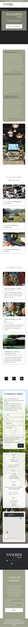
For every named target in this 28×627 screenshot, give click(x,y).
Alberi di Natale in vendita (12, 289)
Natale (12, 290)
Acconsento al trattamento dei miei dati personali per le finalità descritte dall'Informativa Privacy (14, 440)
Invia (20, 445)
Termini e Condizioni (19, 621)
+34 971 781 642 (14, 492)
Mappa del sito (7, 623)
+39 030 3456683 (9, 1)
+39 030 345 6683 (15, 465)
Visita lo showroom (13, 26)
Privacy (11, 621)
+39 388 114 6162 (15, 494)
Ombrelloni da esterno (16, 355)
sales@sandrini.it (15, 466)
